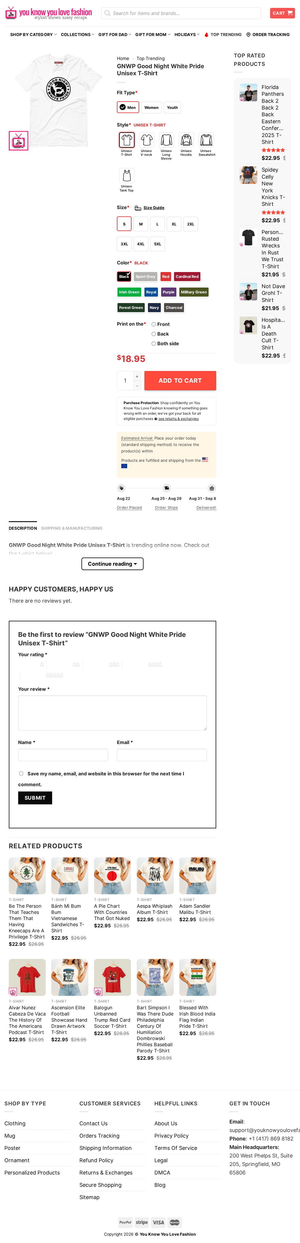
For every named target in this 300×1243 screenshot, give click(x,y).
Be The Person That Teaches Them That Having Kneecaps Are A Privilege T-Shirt (27, 921)
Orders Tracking (99, 1136)
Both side (168, 343)
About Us (165, 1123)
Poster (12, 1148)
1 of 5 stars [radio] (27, 665)
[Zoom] (17, 142)
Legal (161, 1160)
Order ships (166, 507)
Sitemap (89, 1197)
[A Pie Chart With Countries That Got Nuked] (112, 875)
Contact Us (93, 1123)
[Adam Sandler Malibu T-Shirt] (197, 875)
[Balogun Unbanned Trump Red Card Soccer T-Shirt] (112, 977)
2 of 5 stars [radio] (60, 665)
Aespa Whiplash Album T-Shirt (155, 909)
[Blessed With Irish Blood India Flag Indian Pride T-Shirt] (197, 977)
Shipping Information (105, 1148)
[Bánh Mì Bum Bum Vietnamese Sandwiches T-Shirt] (69, 875)
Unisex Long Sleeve (166, 154)
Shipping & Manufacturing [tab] (72, 528)
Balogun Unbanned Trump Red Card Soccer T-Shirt (112, 1017)
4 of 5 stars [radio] (135, 665)
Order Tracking (271, 34)
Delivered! (206, 507)
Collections (76, 34)
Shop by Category (31, 34)
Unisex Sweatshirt (206, 153)
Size (123, 207)
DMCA (162, 1173)
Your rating (32, 654)
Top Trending (226, 34)
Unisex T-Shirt (126, 153)
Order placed (129, 507)
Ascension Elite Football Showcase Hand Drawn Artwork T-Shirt (69, 1020)
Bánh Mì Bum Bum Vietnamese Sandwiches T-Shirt (67, 918)
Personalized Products (32, 1173)
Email (125, 742)
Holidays (185, 34)
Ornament (17, 1160)
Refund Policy (96, 1160)
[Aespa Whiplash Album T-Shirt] (155, 875)
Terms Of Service (175, 1148)
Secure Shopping (100, 1185)
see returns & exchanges (178, 418)
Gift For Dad (112, 34)
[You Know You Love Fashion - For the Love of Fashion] (48, 13)
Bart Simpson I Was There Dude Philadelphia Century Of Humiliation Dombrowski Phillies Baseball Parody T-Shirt (155, 1029)
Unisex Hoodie (186, 153)
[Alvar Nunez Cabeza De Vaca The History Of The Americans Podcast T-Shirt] (27, 977)
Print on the (131, 324)
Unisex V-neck (146, 153)
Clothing (14, 1123)
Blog (160, 1185)
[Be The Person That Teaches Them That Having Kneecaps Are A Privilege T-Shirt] (27, 875)
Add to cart (180, 380)
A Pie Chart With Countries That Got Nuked (112, 912)
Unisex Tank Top (127, 188)
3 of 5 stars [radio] (96, 665)
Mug (9, 1136)
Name (26, 742)
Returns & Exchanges (105, 1173)
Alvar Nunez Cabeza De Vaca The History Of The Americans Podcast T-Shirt (27, 1020)
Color (124, 263)
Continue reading (110, 564)
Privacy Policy (171, 1136)
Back (163, 334)
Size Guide (154, 207)
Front (163, 324)
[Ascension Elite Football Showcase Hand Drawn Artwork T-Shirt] (69, 977)
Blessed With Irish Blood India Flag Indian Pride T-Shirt (197, 1017)
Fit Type (127, 92)
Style (124, 125)
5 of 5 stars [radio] (33, 675)
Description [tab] (23, 528)
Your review (34, 689)
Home (123, 58)
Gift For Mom (150, 34)
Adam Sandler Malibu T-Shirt (195, 909)
